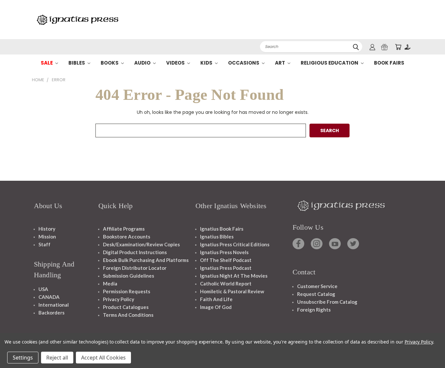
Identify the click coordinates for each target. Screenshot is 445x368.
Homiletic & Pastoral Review (232, 291)
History (46, 229)
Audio (142, 62)
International (53, 305)
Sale (47, 62)
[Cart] (398, 47)
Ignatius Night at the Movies (233, 276)
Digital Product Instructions (135, 252)
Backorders (51, 312)
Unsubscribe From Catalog (327, 302)
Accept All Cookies (103, 357)
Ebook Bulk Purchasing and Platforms (146, 260)
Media (110, 283)
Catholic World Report (225, 283)
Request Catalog (316, 294)
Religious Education (330, 62)
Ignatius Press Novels (224, 252)
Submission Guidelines (128, 276)
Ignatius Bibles (217, 236)
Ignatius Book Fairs (221, 229)
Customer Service (317, 286)
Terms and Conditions (128, 315)
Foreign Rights (314, 310)
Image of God (216, 307)
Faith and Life (216, 299)
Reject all (57, 357)
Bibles (77, 62)
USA (43, 289)
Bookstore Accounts (126, 236)
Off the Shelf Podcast (225, 260)
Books (110, 62)
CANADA (49, 297)
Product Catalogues (126, 307)
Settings (23, 357)
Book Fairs (389, 62)
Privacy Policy (118, 299)
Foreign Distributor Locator (134, 268)
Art (280, 62)
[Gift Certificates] (384, 47)
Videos (176, 62)
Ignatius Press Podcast (225, 268)
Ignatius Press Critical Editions (234, 244)
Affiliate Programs (124, 229)
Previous (428, 348)
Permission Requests (126, 291)
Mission (47, 236)
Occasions (244, 62)
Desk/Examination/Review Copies (141, 244)
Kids (206, 62)
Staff (44, 244)
